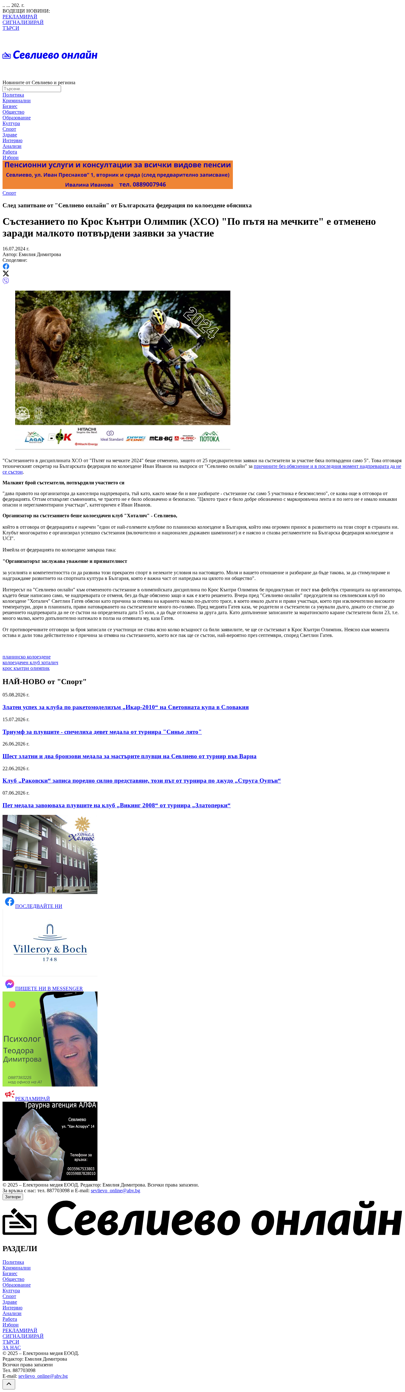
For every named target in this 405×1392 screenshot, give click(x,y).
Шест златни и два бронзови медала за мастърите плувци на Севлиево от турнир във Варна (130, 756)
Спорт (9, 129)
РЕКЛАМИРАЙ (20, 16)
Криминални (17, 100)
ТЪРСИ (11, 28)
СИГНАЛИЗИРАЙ (23, 22)
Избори (11, 157)
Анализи (12, 146)
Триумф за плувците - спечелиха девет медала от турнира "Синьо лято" (102, 731)
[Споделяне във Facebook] (6, 267)
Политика (13, 95)
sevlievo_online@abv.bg (115, 1190)
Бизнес (10, 106)
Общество (13, 112)
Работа (10, 151)
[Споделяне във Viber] (6, 282)
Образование (17, 117)
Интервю (12, 140)
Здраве (10, 134)
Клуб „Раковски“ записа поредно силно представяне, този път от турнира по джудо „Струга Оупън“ (142, 780)
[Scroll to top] (9, 1384)
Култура (11, 123)
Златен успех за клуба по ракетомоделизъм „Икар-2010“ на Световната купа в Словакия (126, 707)
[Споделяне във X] (6, 274)
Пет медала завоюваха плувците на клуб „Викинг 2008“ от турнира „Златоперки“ (117, 805)
